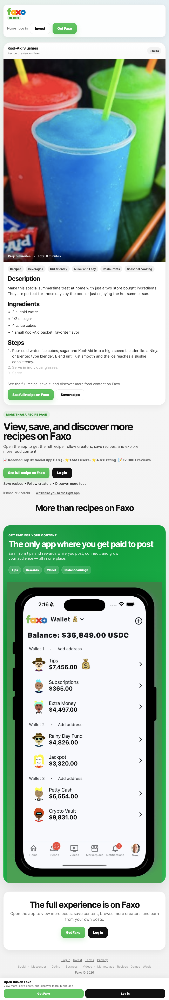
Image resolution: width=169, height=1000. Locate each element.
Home (11, 28)
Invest (40, 28)
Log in (23, 28)
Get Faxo (64, 28)
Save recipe (70, 395)
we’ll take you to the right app (58, 493)
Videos (87, 966)
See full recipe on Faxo (30, 395)
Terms (89, 960)
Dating (56, 966)
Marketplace (105, 966)
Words (147, 966)
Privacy (102, 960)
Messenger (38, 966)
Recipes (122, 966)
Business (71, 966)
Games (135, 966)
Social (22, 966)
